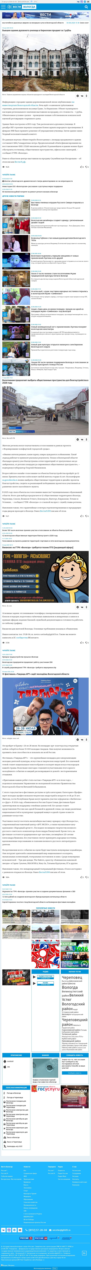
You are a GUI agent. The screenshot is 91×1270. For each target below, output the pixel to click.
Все (25, 1170)
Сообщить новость (74, 1073)
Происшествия (29, 1179)
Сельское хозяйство (31, 1202)
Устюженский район (70, 1012)
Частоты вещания (64, 1179)
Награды (75, 1176)
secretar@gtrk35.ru (61, 1230)
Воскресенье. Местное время (11, 1179)
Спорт (26, 1191)
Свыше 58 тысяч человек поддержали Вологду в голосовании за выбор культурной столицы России (59, 363)
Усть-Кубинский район (73, 1037)
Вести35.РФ (45, 511)
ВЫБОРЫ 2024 (28, 1217)
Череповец (72, 977)
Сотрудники (76, 1173)
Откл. (55, 1268)
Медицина (27, 1196)
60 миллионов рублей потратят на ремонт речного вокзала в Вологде (30, 192)
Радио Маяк (62, 1176)
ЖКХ (25, 1176)
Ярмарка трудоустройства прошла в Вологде (20, 657)
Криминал (27, 1182)
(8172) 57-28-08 (38, 1230)
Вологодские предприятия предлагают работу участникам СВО (27, 662)
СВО (25, 1211)
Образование (28, 1199)
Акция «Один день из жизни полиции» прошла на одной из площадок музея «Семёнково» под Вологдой (57, 310)
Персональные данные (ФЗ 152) (12, 1260)
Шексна (71, 983)
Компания (75, 1185)
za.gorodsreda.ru (10, 480)
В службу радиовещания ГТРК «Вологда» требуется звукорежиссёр (29, 668)
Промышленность (30, 1205)
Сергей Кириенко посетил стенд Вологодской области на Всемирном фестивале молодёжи (38, 902)
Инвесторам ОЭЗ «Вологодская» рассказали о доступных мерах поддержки (32, 186)
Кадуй (75, 1009)
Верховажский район (74, 1050)
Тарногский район (80, 1046)
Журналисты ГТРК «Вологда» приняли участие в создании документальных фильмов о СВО (38, 891)
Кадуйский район (68, 1028)
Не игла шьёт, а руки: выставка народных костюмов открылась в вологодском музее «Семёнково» (59, 292)
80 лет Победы (29, 1219)
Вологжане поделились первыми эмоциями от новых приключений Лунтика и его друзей (55, 257)
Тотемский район (69, 1034)
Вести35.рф (20, 162)
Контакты (75, 1179)
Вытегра (65, 981)
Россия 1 (4, 1170)
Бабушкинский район (70, 1032)
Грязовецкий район (71, 1041)
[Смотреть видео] (16, 207)
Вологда (70, 987)
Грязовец (70, 1045)
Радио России (63, 1173)
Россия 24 (4, 1173)
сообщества (22, 638)
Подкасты (61, 1170)
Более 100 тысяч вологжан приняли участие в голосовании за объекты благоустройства (37, 530)
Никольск (77, 1025)
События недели (7, 1176)
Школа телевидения (31, 1208)
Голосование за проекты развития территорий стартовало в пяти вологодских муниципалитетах (40, 541)
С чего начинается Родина (33, 1214)
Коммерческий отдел (79, 1182)
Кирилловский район (71, 1030)
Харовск (65, 1043)
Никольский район (69, 1048)
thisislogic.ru (40, 1260)
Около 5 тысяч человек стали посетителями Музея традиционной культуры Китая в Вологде (53, 275)
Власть (26, 1185)
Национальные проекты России (35, 1222)
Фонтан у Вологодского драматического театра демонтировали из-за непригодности (38, 181)
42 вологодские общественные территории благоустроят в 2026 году (30, 536)
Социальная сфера (30, 1173)
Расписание (76, 1170)
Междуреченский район (70, 1036)
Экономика (27, 1188)
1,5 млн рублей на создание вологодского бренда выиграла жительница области (34, 897)
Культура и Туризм (30, 1193)
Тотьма (84, 1030)
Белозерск (66, 1014)
